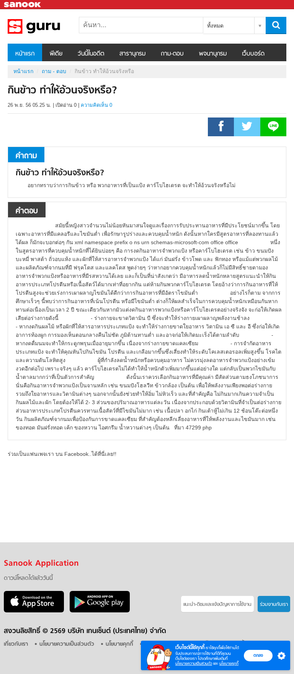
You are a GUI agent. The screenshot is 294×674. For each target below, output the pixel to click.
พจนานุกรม (213, 54)
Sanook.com (23, 5)
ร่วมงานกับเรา (274, 605)
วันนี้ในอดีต (91, 54)
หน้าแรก (24, 54)
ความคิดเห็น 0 (96, 105)
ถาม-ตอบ (172, 54)
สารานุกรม (132, 54)
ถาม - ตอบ (54, 71)
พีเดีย (56, 54)
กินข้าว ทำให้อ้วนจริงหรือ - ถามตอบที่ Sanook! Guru (48, 26)
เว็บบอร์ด (253, 54)
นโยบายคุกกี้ (228, 663)
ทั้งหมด (215, 26)
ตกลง (258, 655)
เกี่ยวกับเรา (16, 644)
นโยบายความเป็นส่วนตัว (193, 663)
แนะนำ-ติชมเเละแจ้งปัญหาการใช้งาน (217, 605)
